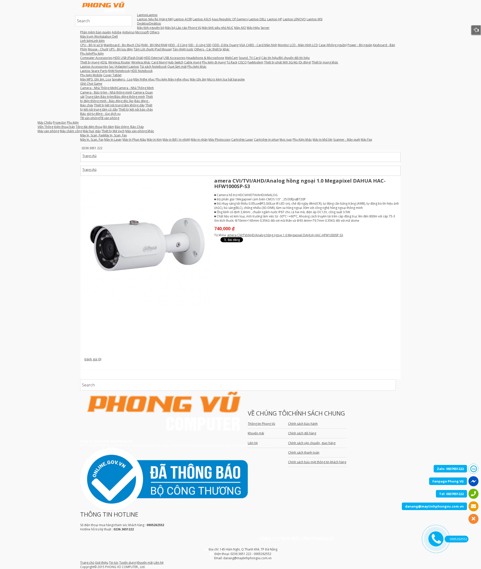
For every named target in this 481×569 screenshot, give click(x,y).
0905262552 (458, 539)
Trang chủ (89, 156)
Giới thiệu (101, 562)
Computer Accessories (96, 58)
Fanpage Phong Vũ (448, 481)
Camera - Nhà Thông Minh (117, 88)
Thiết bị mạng (89, 62)
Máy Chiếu (45, 122)
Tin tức (113, 562)
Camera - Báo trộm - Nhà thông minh (106, 92)
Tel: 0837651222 (451, 494)
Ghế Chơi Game (91, 84)
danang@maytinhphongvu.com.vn (434, 506)
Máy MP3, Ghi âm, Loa (95, 79)
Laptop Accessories (94, 66)
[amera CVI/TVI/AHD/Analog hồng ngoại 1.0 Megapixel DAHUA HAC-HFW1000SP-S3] (147, 244)
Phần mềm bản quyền (95, 32)
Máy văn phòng (48, 131)
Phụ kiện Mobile (91, 75)
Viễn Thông (45, 127)
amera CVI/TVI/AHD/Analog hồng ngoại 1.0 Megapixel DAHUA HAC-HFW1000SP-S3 (285, 235)
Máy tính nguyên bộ (150, 28)
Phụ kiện (92, 53)
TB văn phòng (99, 118)
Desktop (149, 23)
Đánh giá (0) (92, 359)
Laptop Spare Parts (93, 71)
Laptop (147, 15)
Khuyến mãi (145, 562)
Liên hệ (159, 562)
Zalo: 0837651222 (450, 468)
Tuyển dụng (127, 562)
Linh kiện (92, 41)
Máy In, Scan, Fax (103, 135)
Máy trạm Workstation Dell (99, 36)
